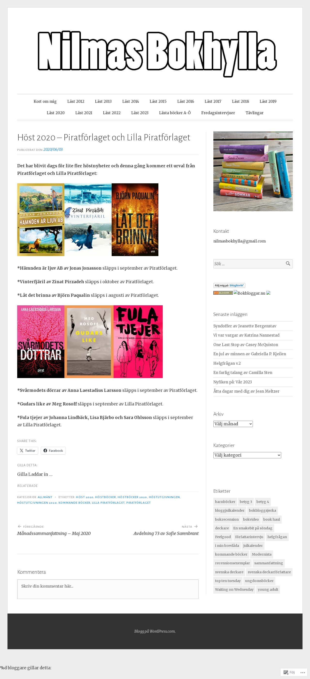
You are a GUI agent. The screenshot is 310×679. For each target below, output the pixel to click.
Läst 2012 (75, 101)
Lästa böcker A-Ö (175, 113)
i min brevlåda (227, 545)
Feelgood (223, 537)
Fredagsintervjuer (218, 113)
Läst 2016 (185, 101)
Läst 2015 (158, 101)
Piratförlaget (138, 502)
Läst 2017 (213, 101)
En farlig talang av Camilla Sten (242, 372)
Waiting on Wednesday (234, 589)
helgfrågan (277, 537)
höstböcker (105, 497)
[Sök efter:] (253, 264)
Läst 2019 (268, 101)
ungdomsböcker (259, 581)
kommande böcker (74, 502)
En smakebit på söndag (252, 528)
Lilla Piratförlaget (108, 502)
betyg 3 (246, 502)
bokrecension (227, 519)
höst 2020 (84, 497)
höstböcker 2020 (132, 497)
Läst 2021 (83, 113)
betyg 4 (262, 502)
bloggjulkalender (230, 510)
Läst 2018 (240, 101)
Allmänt (45, 497)
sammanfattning (268, 563)
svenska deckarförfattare (269, 572)
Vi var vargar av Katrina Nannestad (246, 335)
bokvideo (251, 519)
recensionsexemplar (232, 563)
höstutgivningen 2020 (37, 502)
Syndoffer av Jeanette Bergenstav (244, 326)
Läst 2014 (130, 101)
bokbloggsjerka (262, 510)
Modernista (261, 554)
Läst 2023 (139, 113)
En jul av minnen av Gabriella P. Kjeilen (249, 354)
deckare (222, 528)
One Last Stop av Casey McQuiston (245, 344)
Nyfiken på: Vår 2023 (232, 382)
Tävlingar (255, 113)
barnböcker (225, 502)
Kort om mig (45, 101)
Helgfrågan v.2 (227, 363)
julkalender (253, 545)
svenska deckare (229, 572)
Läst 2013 (103, 101)
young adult (268, 589)
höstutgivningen (164, 497)
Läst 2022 (112, 113)
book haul (271, 519)
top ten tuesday (228, 581)
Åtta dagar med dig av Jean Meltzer (246, 391)
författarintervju (249, 537)
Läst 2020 (56, 113)
